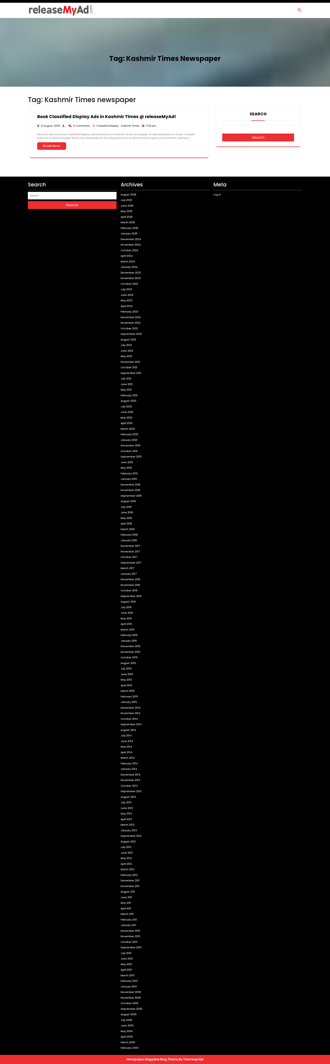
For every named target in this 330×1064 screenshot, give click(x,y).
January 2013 (129, 830)
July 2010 (126, 953)
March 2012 (127, 869)
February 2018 (129, 534)
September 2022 (131, 334)
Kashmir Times (130, 126)
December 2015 (130, 646)
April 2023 (127, 306)
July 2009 (126, 1020)
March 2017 (127, 568)
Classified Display (107, 126)
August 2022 (128, 339)
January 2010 (129, 986)
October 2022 (129, 328)
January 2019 (129, 479)
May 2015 (126, 679)
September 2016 (131, 596)
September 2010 (131, 947)
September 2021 (131, 373)
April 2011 (126, 908)
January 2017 (129, 574)
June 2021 (127, 384)
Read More (51, 146)
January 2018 (129, 540)
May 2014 (126, 746)
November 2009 (131, 997)
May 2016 (126, 618)
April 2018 (126, 523)
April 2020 (127, 423)
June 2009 (127, 1025)
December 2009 (131, 992)
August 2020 (128, 401)
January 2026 (129, 233)
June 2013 (127, 808)
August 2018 (128, 501)
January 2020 (129, 440)
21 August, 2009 (50, 126)
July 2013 (126, 802)
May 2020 (126, 417)
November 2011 (130, 886)
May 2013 (126, 813)
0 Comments (81, 126)
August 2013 (128, 797)
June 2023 (127, 295)
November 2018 (130, 490)
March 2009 (128, 1042)
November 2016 (130, 585)
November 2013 (130, 780)
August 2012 (128, 841)
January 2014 (129, 769)
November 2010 (130, 936)
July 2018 (126, 507)
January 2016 (129, 641)
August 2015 (128, 663)
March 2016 (127, 629)
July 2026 (126, 200)
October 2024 (129, 250)
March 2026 (128, 222)
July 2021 (126, 378)
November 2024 (131, 244)
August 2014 (128, 730)
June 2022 (127, 350)
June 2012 (127, 852)
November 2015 (130, 652)
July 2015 (126, 668)
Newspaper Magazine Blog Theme (152, 1059)
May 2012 (126, 858)
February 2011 (129, 919)
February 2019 (129, 473)
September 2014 (131, 724)
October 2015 (129, 657)
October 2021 (129, 367)
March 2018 (127, 529)
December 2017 (130, 546)
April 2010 (126, 970)
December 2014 (130, 707)
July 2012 (126, 847)
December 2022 (131, 317)
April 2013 (126, 819)
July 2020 (126, 406)
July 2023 (126, 289)
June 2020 (127, 412)
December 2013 (130, 774)
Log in (217, 194)
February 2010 (129, 981)
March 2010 (127, 975)
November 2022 (130, 323)
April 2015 (126, 685)
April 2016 (126, 624)
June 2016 (127, 613)
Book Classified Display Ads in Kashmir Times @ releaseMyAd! (106, 117)
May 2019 (126, 468)
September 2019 (131, 456)
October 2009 (129, 1003)
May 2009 (127, 1031)
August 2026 (128, 194)
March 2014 (128, 758)
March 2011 (127, 914)
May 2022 (126, 356)
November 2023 (131, 278)
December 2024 (131, 239)
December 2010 (130, 931)
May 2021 (126, 389)
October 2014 (129, 719)
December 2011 (130, 880)
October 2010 (129, 942)
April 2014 (126, 752)
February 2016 (129, 635)
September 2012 (131, 836)
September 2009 (131, 1009)
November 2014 (130, 713)
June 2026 (127, 205)
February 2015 (129, 696)
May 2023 (126, 300)
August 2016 (128, 601)
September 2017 (131, 562)
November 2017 (130, 551)
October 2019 (129, 451)
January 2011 (128, 925)
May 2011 (126, 903)
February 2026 (129, 228)
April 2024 (127, 256)
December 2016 (130, 579)
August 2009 (128, 1014)
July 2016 (126, 607)
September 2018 (131, 496)
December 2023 (131, 272)
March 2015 (128, 691)
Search (258, 114)
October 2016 (129, 590)
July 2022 (126, 345)
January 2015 (129, 702)
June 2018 (127, 512)
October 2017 (129, 557)
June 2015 (127, 674)
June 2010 (127, 958)
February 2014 (129, 763)
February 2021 (129, 395)
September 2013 (131, 791)
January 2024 (129, 267)
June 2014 (127, 741)
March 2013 (127, 824)
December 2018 (130, 484)
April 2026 (127, 217)
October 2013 (129, 786)
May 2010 (126, 964)
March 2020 (128, 429)
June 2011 (126, 897)
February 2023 (129, 311)
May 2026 (126, 211)
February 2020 (129, 434)
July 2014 (126, 735)
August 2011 (128, 891)
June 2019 (127, 462)
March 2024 (128, 261)
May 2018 (126, 518)
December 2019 (130, 445)
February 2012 (129, 875)
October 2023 (129, 284)
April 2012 (126, 864)
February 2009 (129, 1048)
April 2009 (127, 1036)
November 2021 (130, 362)
